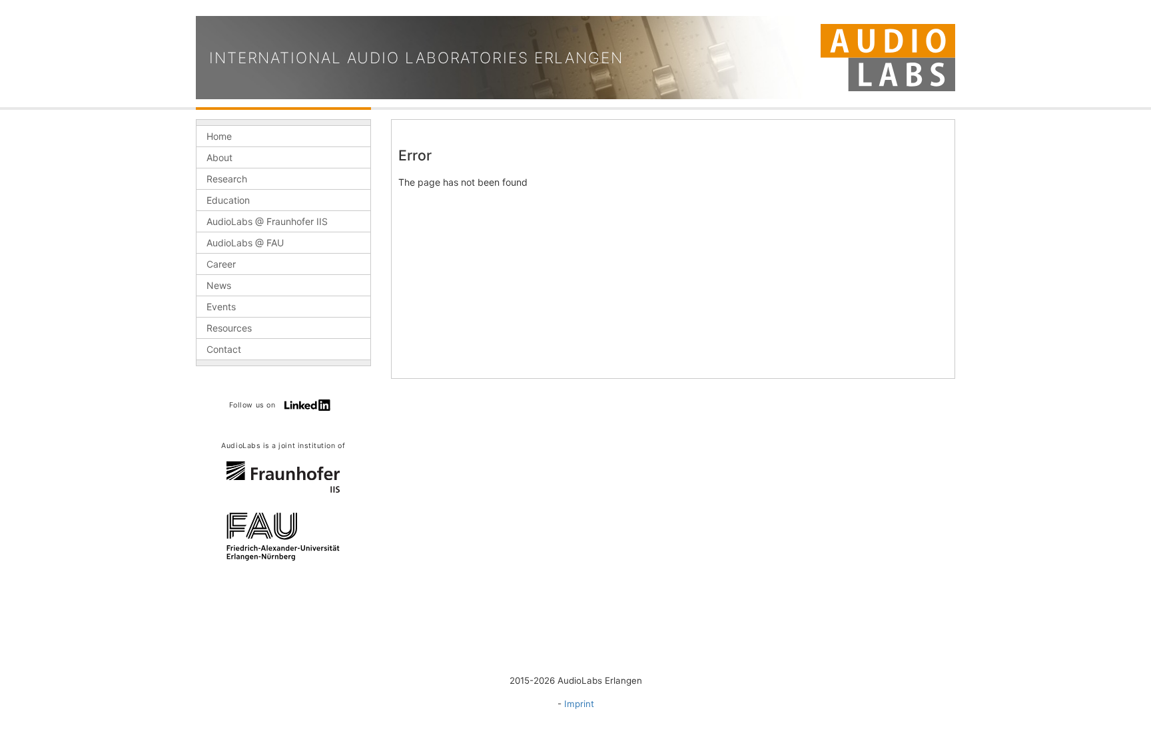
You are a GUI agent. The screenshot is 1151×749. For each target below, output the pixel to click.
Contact (223, 349)
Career (221, 264)
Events (221, 306)
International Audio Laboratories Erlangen (416, 58)
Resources (229, 328)
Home (219, 136)
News (218, 285)
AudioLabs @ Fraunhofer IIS (267, 221)
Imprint (579, 703)
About (219, 157)
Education (228, 200)
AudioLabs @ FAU (245, 242)
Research (226, 178)
